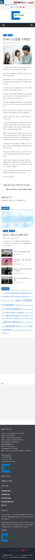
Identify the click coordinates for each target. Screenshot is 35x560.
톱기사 (5, 35)
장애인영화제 (24, 326)
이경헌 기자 (17, 43)
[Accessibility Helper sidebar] (2, 2)
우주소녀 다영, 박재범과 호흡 (21, 251)
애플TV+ (22, 322)
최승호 (25, 330)
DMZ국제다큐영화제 (20, 293)
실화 (5, 321)
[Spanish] (33, 2)
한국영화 (10, 35)
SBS (26, 296)
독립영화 (9, 304)
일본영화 (10, 326)
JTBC (12, 296)
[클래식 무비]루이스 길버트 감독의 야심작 (19, 189)
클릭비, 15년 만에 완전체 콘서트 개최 (22, 279)
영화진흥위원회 (5, 494)
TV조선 (30, 296)
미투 (3, 309)
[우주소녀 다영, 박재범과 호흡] (6, 253)
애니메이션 (14, 321)
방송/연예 (5, 231)
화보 (5, 333)
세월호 (16, 318)
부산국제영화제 (13, 309)
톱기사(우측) (12, 231)
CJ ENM (8, 293)
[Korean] (28, 2)
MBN (23, 296)
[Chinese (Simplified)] (15, 2)
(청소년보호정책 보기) (7, 444)
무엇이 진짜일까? (12, 4)
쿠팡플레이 (30, 330)
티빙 (2, 333)
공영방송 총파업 (6, 300)
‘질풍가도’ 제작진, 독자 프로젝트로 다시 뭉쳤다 (23, 270)
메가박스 (23, 305)
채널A (22, 330)
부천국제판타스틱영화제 (14, 312)
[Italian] (24, 2)
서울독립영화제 (24, 316)
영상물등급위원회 (6, 491)
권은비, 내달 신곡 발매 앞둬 (15, 234)
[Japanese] (26, 2)
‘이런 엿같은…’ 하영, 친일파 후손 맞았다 (22, 260)
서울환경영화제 (9, 318)
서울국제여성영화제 (12, 315)
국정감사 (12, 301)
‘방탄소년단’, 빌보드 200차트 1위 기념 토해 (16, 185)
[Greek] (21, 2)
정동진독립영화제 (16, 330)
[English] (17, 2)
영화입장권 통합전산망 (7, 501)
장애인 (18, 326)
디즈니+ (17, 305)
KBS (16, 296)
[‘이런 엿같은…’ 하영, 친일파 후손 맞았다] (6, 262)
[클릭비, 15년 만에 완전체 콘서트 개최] (6, 280)
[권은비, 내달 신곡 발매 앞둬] (17, 219)
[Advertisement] (17, 355)
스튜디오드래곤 (23, 318)
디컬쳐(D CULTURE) (6, 481)
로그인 (17, 200)
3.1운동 (3, 293)
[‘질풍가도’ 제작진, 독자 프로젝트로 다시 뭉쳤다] (6, 271)
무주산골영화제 (29, 305)
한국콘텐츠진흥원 (6, 498)
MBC (19, 296)
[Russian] (30, 2)
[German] (19, 2)
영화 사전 (3, 505)
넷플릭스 (18, 300)
